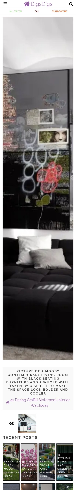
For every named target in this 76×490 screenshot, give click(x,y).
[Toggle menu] (5, 4)
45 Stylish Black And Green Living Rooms (63, 465)
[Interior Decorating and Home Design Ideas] (38, 6)
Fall (37, 11)
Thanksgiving (59, 11)
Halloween (15, 11)
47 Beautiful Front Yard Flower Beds (47, 467)
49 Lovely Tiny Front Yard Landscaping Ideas (32, 468)
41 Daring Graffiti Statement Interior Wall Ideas (39, 403)
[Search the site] (71, 4)
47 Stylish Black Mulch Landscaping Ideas (14, 468)
